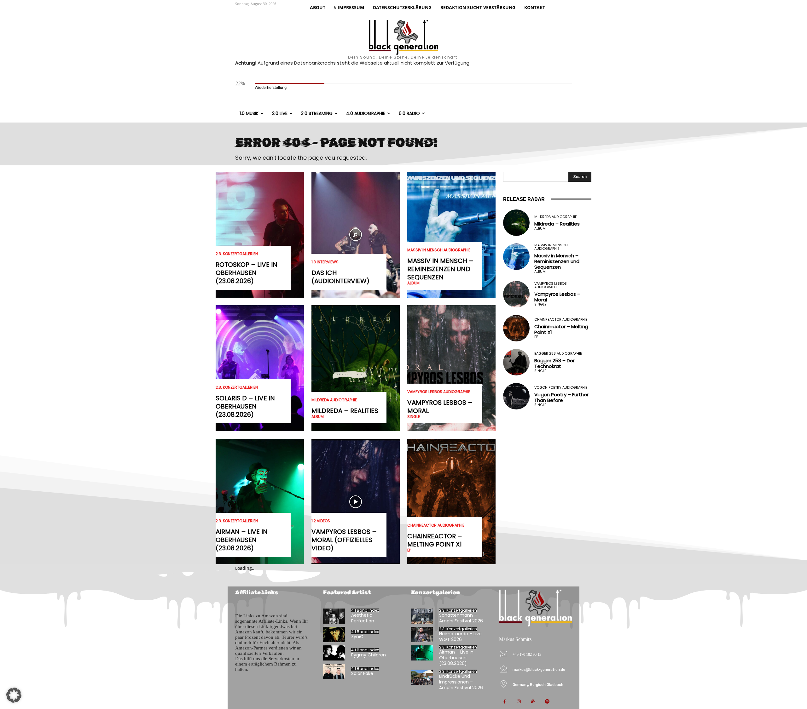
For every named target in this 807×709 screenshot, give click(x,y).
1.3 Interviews (325, 262)
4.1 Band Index (365, 610)
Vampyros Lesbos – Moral (440, 406)
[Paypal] (532, 701)
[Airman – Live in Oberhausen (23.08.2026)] (260, 502)
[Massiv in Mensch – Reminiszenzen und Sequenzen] (451, 235)
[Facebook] (504, 701)
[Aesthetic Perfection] (334, 616)
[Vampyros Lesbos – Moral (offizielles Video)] (355, 502)
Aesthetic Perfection (362, 618)
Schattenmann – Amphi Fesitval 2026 (461, 618)
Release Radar (524, 199)
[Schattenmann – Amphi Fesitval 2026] (422, 616)
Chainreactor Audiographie (435, 525)
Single (413, 417)
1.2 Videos (320, 521)
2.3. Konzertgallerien (237, 254)
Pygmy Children (368, 655)
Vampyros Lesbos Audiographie (438, 392)
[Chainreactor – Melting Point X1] (451, 502)
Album (317, 417)
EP (409, 550)
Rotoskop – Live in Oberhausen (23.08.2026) (246, 272)
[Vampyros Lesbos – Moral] (451, 368)
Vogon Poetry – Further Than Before (561, 397)
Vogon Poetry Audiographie (561, 387)
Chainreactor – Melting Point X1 (434, 540)
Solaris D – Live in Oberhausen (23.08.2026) (245, 406)
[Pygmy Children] (334, 653)
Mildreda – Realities (344, 410)
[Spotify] (547, 701)
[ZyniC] (334, 634)
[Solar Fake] (334, 671)
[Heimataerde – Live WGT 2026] (422, 634)
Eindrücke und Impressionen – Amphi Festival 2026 (461, 682)
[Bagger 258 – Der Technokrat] (516, 362)
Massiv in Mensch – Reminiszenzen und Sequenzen (440, 269)
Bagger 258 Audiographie (558, 353)
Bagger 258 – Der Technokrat (554, 363)
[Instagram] (518, 701)
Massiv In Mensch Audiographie (438, 250)
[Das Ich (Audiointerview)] (355, 235)
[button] (14, 695)
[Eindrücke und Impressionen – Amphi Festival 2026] (422, 677)
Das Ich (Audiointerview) (340, 276)
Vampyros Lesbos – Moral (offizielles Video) (344, 539)
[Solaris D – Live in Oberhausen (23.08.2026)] (260, 368)
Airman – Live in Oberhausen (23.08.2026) (242, 539)
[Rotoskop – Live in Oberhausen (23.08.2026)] (260, 235)
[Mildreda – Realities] (355, 368)
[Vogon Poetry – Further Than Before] (516, 396)
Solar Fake (362, 673)
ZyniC (357, 636)
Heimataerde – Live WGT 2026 (460, 637)
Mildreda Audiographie (334, 400)
